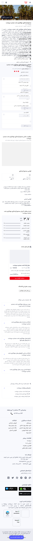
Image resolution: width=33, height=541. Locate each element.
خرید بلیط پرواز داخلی (25, 425)
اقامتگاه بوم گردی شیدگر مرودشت (22, 394)
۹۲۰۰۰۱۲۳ (18, 464)
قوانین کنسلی (13, 430)
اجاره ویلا (28, 433)
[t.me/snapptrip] (21, 478)
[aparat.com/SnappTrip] (17, 478)
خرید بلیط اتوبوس (26, 430)
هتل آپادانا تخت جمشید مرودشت (22, 391)
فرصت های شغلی (26, 448)
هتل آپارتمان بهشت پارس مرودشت (22, 396)
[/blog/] (30, 478)
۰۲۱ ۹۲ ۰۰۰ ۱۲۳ (18, 413)
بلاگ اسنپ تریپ (12, 428)
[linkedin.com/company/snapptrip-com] (8, 478)
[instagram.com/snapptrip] (25, 478)
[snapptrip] (25, 2)
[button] (30, 2)
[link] (20, 256)
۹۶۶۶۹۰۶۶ (25, 464)
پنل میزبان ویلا (12, 425)
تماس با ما (28, 443)
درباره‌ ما (29, 441)
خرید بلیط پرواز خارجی (25, 428)
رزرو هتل (29, 423)
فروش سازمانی (12, 423)
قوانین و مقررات (27, 446)
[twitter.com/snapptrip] (13, 478)
